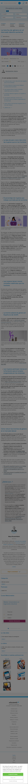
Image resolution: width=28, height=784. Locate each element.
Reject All (13, 777)
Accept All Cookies (13, 774)
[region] (14, 774)
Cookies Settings (13, 781)
